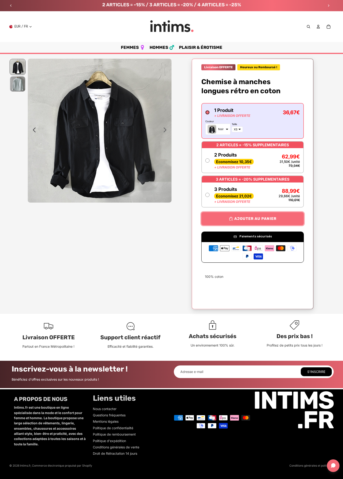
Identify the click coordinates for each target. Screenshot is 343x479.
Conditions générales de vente (116, 447)
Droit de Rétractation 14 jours (115, 453)
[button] (252, 121)
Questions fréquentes (109, 415)
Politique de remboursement (114, 434)
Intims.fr (25, 465)
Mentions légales (106, 421)
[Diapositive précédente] (11, 5)
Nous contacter (104, 409)
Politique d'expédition (109, 441)
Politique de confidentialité (113, 428)
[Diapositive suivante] (328, 5)
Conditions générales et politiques (311, 465)
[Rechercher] (308, 26)
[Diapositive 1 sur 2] (17, 67)
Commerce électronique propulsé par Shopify (62, 465)
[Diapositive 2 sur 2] (17, 84)
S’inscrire (316, 372)
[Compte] (318, 26)
